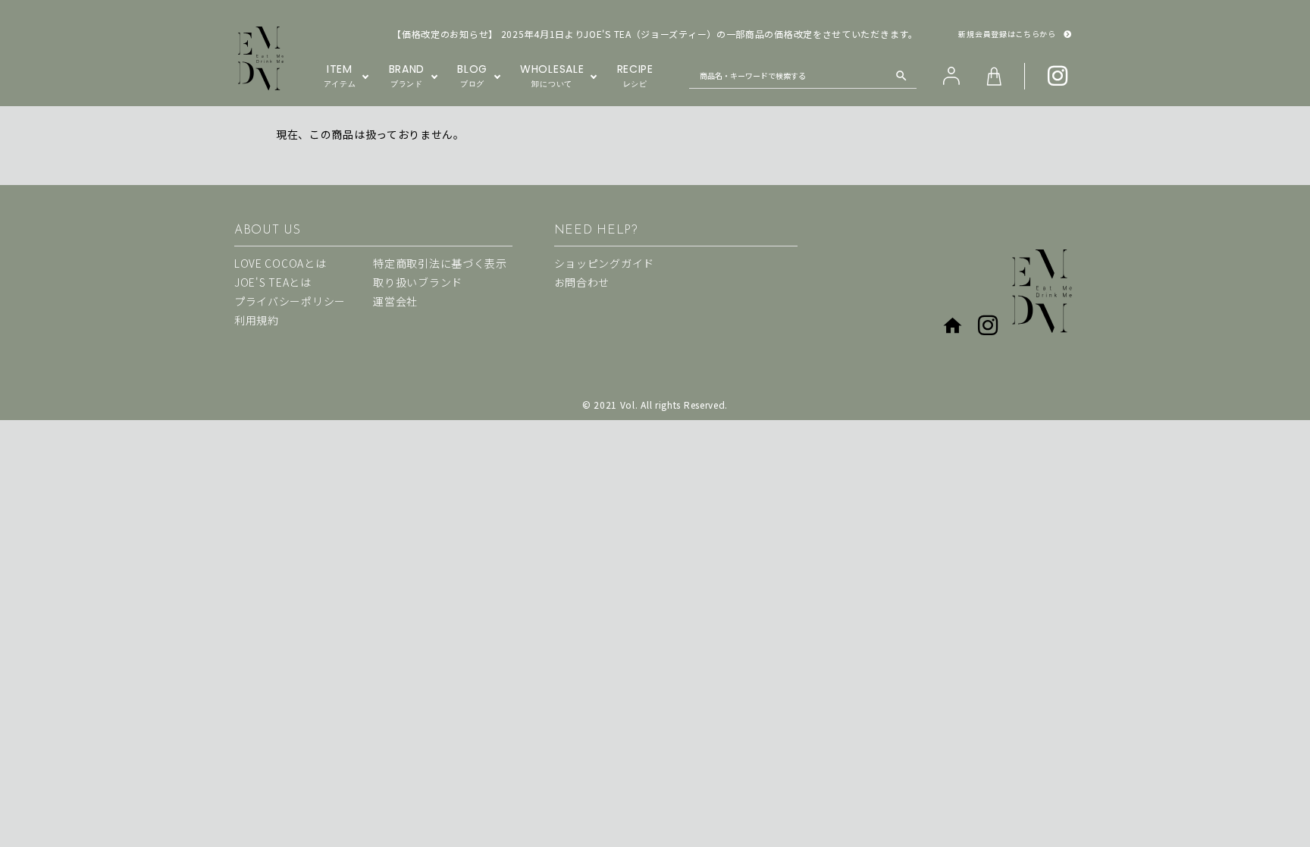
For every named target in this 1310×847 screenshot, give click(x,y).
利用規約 (256, 320)
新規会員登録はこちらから (1006, 34)
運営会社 (395, 301)
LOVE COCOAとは (280, 263)
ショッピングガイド (604, 263)
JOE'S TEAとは (273, 282)
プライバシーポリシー (290, 301)
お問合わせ (582, 282)
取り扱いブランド (417, 282)
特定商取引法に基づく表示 (439, 263)
